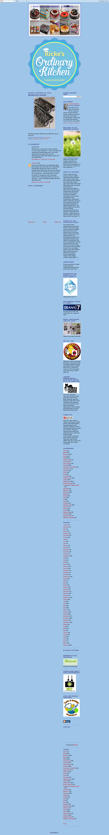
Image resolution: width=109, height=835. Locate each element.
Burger (65, 456)
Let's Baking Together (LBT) (71, 485)
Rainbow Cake (67, 505)
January (65, 524)
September (66, 556)
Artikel (65, 450)
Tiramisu (65, 514)
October (65, 537)
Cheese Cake (67, 459)
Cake (41, 138)
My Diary (66, 492)
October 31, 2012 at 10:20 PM (43, 159)
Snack (65, 510)
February (65, 545)
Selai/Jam (66, 506)
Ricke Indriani (74, 103)
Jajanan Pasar (67, 478)
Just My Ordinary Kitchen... (54, 6)
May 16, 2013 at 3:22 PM (41, 182)
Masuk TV (66, 490)
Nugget (65, 494)
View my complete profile (71, 123)
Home (44, 222)
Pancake (65, 495)
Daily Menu (66, 468)
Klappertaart (66, 481)
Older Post (58, 222)
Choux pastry (67, 463)
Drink (64, 474)
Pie (64, 499)
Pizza (64, 501)
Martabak (66, 488)
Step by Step (67, 512)
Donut (65, 472)
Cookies (65, 465)
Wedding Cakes (67, 515)
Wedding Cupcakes (68, 517)
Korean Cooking (68, 483)
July (64, 539)
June (64, 541)
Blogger (75, 744)
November (66, 535)
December (66, 527)
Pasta (64, 497)
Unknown (34, 163)
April (64, 529)
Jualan (45, 138)
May (64, 562)
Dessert (65, 470)
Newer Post (31, 222)
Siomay (65, 508)
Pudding (65, 503)
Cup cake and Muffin (69, 467)
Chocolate (66, 461)
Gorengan (66, 476)
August (65, 578)
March (65, 531)
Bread (65, 452)
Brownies (36, 138)
